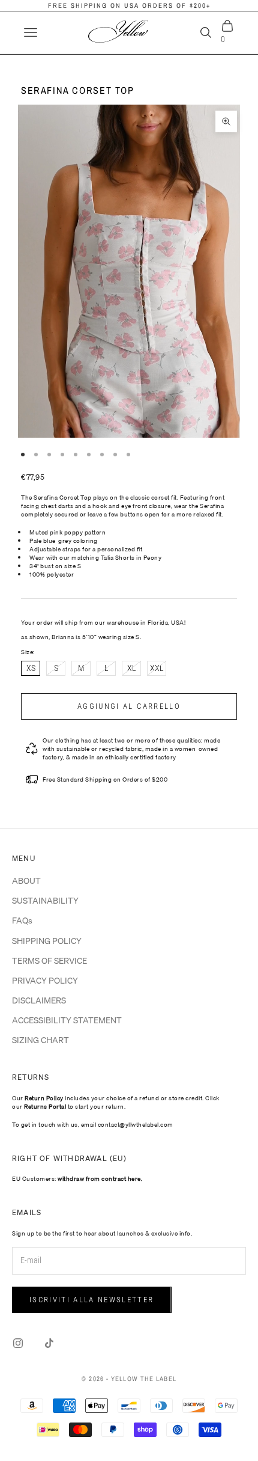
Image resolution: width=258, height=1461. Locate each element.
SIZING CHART (40, 1040)
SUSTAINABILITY (45, 900)
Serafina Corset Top (77, 90)
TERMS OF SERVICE (49, 960)
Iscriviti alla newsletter (91, 1299)
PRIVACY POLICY (45, 980)
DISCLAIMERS (39, 1000)
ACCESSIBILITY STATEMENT (67, 1020)
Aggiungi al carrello (129, 706)
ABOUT (26, 880)
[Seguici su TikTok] (49, 1343)
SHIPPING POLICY (47, 941)
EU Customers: (77, 1178)
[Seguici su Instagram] (18, 1343)
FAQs (22, 920)
